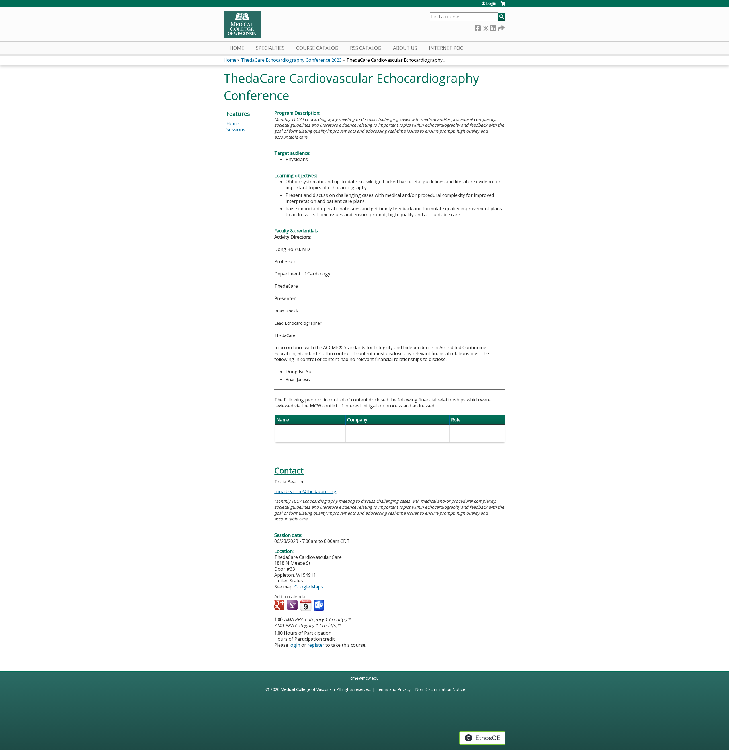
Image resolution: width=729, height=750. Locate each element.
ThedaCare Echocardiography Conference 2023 (291, 60)
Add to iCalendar (306, 605)
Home (237, 48)
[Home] (242, 24)
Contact (289, 470)
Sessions (235, 129)
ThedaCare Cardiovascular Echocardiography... (395, 60)
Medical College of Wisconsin (307, 689)
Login (491, 3)
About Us (405, 48)
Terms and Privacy (393, 689)
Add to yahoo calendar (293, 605)
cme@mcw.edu (364, 678)
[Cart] (503, 5)
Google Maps (308, 587)
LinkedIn (493, 27)
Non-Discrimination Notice (440, 689)
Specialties (270, 48)
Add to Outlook (319, 605)
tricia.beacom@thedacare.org (305, 491)
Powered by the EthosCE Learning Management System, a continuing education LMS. (482, 738)
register (315, 645)
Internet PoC (446, 48)
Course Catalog (317, 48)
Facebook (477, 27)
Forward (500, 27)
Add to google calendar (280, 605)
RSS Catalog (365, 48)
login (294, 645)
